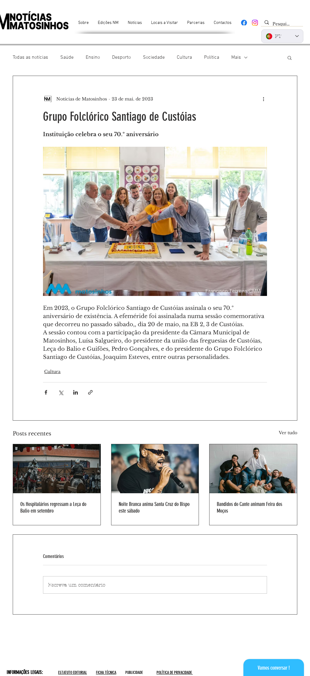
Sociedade (154, 57)
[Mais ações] (263, 99)
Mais (236, 57)
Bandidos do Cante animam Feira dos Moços (249, 507)
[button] (289, 57)
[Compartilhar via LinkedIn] (75, 392)
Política (211, 57)
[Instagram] (255, 23)
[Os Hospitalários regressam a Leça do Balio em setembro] (57, 468)
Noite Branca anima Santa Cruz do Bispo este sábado (154, 507)
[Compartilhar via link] (90, 392)
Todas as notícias (30, 57)
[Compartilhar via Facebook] (46, 392)
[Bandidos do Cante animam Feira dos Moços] (253, 468)
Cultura (184, 57)
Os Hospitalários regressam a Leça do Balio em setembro (53, 507)
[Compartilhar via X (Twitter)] (61, 392)
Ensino (93, 57)
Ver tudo (288, 432)
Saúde (67, 57)
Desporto (121, 57)
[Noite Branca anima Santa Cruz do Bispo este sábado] (155, 468)
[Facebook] (244, 23)
